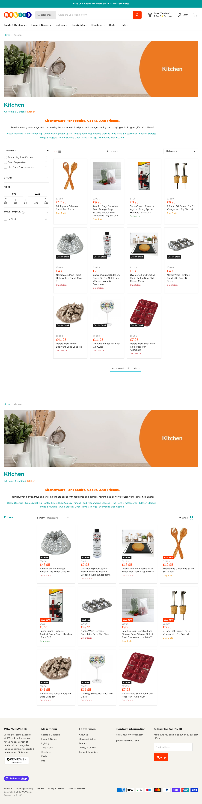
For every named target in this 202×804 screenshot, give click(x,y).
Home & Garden (40, 25)
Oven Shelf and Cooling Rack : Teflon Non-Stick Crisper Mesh (142, 278)
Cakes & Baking (33, 133)
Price (7, 187)
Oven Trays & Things (86, 137)
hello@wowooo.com (133, 734)
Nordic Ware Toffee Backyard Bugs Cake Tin (69, 345)
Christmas (97, 25)
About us (83, 734)
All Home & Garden (14, 111)
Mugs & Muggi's (48, 137)
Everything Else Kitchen (111, 137)
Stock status (12, 212)
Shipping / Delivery (88, 739)
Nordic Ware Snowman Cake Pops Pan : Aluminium (142, 346)
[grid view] (55, 151)
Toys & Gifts (78, 25)
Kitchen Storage (147, 133)
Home (7, 35)
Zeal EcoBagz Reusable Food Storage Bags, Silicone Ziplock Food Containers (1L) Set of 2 (105, 211)
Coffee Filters (50, 133)
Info (124, 25)
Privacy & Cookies (88, 747)
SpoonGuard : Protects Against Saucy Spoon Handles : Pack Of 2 (142, 209)
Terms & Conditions (88, 752)
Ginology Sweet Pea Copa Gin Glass (107, 345)
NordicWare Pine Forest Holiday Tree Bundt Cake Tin (69, 278)
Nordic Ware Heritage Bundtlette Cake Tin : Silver (178, 278)
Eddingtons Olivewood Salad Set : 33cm (68, 208)
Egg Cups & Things (69, 133)
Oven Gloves (66, 137)
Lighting (60, 25)
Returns (83, 743)
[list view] (60, 151)
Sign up (161, 757)
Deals (112, 25)
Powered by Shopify (13, 795)
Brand (8, 178)
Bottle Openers (15, 133)
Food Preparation (91, 133)
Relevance (171, 151)
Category (10, 150)
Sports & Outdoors (14, 25)
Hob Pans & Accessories (124, 133)
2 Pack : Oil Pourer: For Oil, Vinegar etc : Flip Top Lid (181, 208)
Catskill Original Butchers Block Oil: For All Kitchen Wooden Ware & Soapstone (106, 279)
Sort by (41, 518)
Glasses (106, 133)
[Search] (137, 15)
